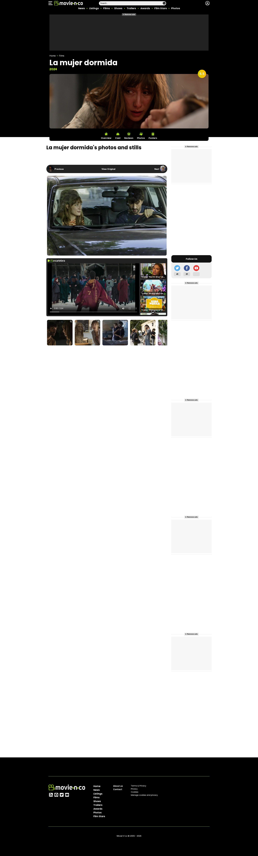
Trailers (131, 8)
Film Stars (160, 8)
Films (106, 8)
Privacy (134, 789)
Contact (117, 789)
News (81, 8)
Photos (175, 8)
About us (118, 786)
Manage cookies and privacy (144, 795)
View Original (108, 168)
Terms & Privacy (138, 785)
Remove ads (130, 14)
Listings (94, 8)
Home (52, 55)
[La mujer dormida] (60, 333)
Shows (118, 8)
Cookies (134, 792)
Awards (145, 8)
